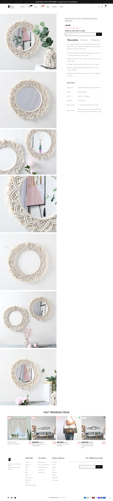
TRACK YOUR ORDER (30, 485)
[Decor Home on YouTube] (15, 498)
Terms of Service (29, 477)
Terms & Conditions (42, 467)
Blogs (26, 472)
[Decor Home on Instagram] (11, 498)
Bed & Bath (55, 6)
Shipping (95, 40)
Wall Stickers (55, 477)
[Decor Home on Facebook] (8, 498)
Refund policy (28, 480)
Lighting (47, 6)
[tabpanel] (28, 42)
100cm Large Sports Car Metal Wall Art (38, 444)
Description (72, 40)
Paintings (54, 467)
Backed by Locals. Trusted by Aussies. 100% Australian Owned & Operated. (14, 467)
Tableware (54, 472)
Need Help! (29, 458)
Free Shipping (41, 472)
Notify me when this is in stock (75, 31)
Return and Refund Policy (44, 464)
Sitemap (27, 475)
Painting (35, 6)
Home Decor (22, 6)
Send (99, 34)
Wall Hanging (55, 480)
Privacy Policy (41, 470)
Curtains (54, 464)
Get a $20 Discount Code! (94, 458)
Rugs (53, 470)
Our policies (42, 458)
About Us (27, 462)
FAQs (26, 467)
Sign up (99, 466)
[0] (105, 7)
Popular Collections (58, 458)
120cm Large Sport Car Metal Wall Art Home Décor (88, 445)
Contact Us (27, 464)
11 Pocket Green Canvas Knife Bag (63, 444)
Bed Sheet (54, 462)
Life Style (61, 6)
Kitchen (42, 6)
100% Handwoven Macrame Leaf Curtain (13, 443)
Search (26, 470)
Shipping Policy (41, 462)
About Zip (27, 482)
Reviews (84, 40)
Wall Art (30, 6)
